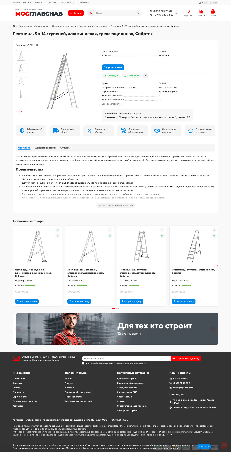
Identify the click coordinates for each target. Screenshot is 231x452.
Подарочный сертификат (78, 392)
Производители (73, 396)
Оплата (16, 387)
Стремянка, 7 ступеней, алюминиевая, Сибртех (193, 271)
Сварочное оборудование (130, 383)
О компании (51, 2)
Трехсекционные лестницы (93, 26)
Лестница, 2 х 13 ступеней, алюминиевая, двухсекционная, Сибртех (33, 272)
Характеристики (45, 147)
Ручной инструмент (127, 378)
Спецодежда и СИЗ (127, 392)
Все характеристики (112, 103)
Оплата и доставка (68, 2)
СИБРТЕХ (163, 51)
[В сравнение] (57, 235)
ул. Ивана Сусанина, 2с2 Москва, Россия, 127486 (193, 401)
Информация (21, 373)
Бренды (16, 2)
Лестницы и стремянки (64, 26)
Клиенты (17, 383)
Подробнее (186, 448)
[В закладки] (57, 229)
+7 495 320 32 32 (163, 14)
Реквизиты (84, 2)
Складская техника (127, 387)
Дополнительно (76, 373)
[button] (20, 50)
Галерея (69, 383)
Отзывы (65, 147)
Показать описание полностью (115, 205)
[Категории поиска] (91, 13)
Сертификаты (20, 396)
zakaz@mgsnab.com (183, 387)
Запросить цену (113, 67)
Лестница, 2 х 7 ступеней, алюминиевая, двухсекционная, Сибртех (138, 272)
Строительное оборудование (34, 26)
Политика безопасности (25, 401)
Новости (38, 2)
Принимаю (204, 446)
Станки (120, 401)
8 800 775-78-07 (162, 11)
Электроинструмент (127, 410)
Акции (68, 378)
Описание (24, 147)
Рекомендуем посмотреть (78, 401)
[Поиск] (138, 13)
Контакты (27, 2)
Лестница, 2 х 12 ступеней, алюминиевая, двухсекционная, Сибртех (85, 272)
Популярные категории (133, 373)
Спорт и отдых (124, 396)
